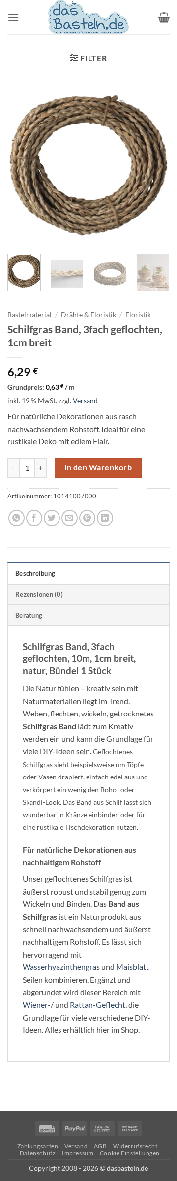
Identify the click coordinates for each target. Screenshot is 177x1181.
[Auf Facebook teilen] (34, 518)
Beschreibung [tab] (35, 573)
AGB (100, 1146)
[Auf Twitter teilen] (52, 518)
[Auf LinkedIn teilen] (105, 518)
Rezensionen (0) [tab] (39, 594)
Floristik (138, 315)
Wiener (35, 1004)
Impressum (78, 1153)
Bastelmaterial (29, 315)
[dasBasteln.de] (88, 17)
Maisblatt (132, 966)
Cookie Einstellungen (130, 1153)
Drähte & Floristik (88, 315)
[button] (13, 17)
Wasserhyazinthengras (61, 966)
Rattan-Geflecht (97, 1004)
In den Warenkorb (98, 467)
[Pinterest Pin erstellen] (87, 518)
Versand (85, 400)
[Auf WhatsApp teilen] (16, 518)
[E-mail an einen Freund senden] (69, 518)
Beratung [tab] (28, 615)
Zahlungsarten (38, 1146)
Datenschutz (38, 1153)
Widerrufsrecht (135, 1146)
